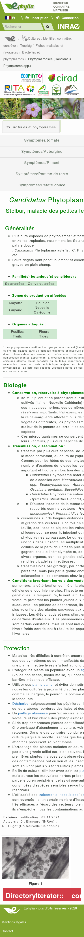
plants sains (42, 684)
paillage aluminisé (33, 713)
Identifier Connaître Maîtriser (61, 6)
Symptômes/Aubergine (41, 151)
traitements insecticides (59, 794)
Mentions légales (14, 922)
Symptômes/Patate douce (42, 184)
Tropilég (26, 45)
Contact (7, 930)
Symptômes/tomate (42, 140)
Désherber (21, 703)
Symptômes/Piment (42, 162)
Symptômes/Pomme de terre (42, 173)
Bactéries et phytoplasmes (33, 127)
